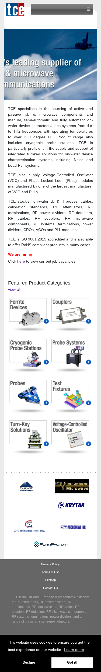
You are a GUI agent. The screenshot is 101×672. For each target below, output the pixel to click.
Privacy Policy (50, 564)
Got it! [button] (72, 662)
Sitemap (50, 579)
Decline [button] (29, 662)
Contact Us (50, 588)
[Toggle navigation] (88, 9)
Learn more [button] (74, 649)
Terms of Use (51, 572)
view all (14, 289)
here (21, 261)
